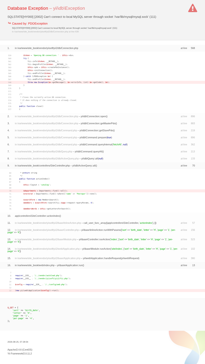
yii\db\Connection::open (93, 116)
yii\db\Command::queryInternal (96, 144)
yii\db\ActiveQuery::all (83, 165)
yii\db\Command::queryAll (88, 151)
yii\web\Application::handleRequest (102, 258)
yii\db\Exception (69, 8)
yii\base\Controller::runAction (94, 239)
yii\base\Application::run (70, 265)
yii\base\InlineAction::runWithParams (101, 230)
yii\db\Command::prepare (93, 137)
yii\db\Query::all (89, 158)
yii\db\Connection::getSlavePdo (96, 130)
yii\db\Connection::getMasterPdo (98, 123)
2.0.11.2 (27, 353)
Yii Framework (15, 353)
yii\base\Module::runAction (96, 249)
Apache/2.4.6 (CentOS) (20, 349)
